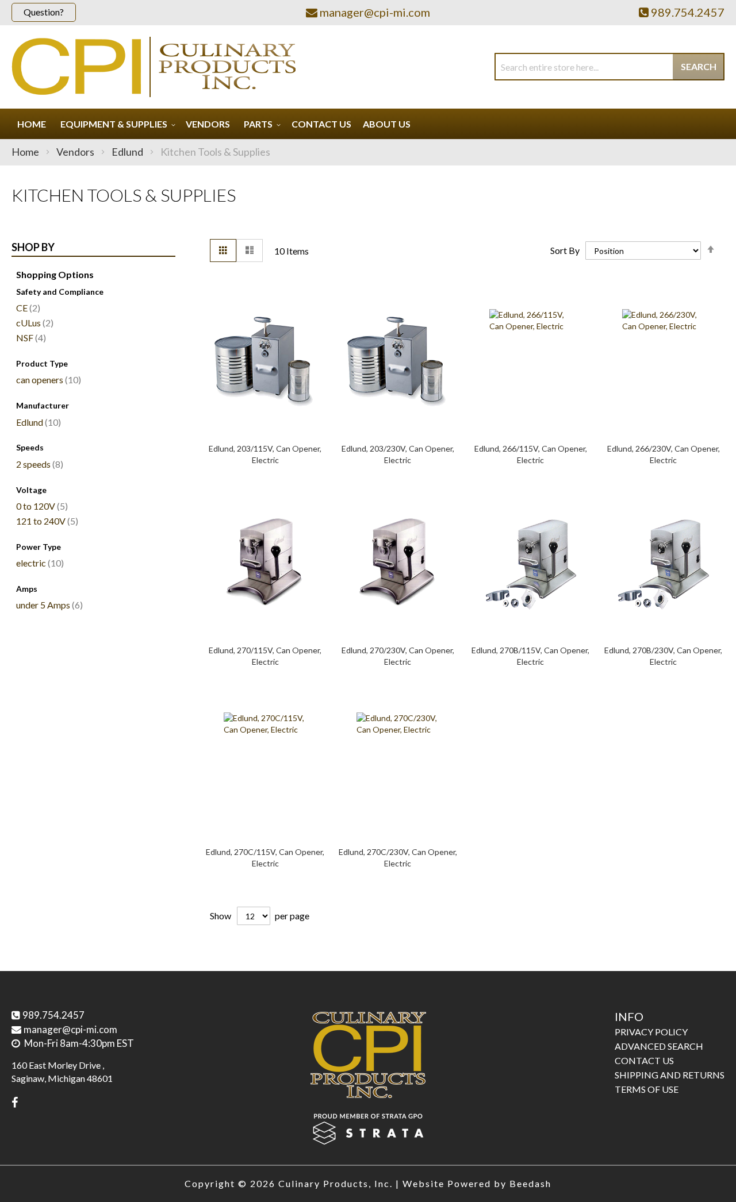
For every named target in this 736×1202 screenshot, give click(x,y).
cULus (33, 322)
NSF (29, 337)
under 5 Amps (48, 604)
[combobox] (609, 66)
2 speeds (38, 464)
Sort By (565, 250)
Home (26, 151)
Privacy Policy (651, 1031)
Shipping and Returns (669, 1074)
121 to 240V (45, 520)
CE (26, 307)
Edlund (128, 151)
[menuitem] (116, 124)
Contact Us (644, 1060)
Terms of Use (646, 1089)
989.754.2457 (53, 1015)
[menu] (368, 124)
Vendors (76, 151)
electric (38, 562)
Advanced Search (659, 1046)
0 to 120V (40, 505)
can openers (47, 379)
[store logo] (154, 67)
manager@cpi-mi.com (70, 1029)
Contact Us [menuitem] (321, 123)
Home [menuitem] (31, 123)
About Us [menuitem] (387, 123)
